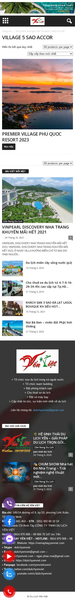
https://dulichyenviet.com (31, 560)
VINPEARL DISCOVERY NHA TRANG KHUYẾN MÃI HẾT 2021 (35, 229)
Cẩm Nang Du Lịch (12, 221)
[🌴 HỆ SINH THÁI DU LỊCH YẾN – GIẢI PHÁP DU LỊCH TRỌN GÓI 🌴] (16, 442)
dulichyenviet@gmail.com (48, 410)
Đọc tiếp (8, 146)
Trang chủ (7, 31)
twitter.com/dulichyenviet (29, 569)
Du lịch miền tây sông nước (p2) (49, 263)
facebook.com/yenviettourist (34, 564)
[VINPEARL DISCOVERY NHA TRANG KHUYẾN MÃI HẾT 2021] (37, 200)
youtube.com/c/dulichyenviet (34, 573)
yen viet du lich (42, 451)
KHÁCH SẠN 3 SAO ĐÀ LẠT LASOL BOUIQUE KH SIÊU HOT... (49, 304)
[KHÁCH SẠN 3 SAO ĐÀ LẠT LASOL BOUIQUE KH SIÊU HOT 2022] (12, 308)
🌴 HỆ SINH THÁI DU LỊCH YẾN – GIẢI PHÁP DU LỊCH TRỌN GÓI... (50, 438)
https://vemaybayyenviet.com (46, 543)
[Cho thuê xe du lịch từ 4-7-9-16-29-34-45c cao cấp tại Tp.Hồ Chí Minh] (12, 288)
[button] (68, 21)
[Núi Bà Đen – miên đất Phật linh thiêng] (12, 328)
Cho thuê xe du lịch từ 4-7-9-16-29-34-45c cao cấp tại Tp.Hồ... (49, 284)
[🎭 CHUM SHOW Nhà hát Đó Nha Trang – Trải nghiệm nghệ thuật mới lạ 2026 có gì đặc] (16, 472)
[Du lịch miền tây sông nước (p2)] (12, 268)
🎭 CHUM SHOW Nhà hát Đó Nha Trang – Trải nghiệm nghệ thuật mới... (53, 470)
